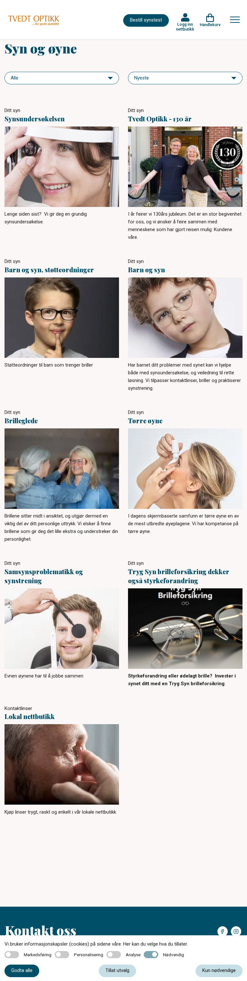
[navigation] (62, 78)
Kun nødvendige (219, 970)
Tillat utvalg (117, 970)
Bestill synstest (146, 20)
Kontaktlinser (18, 708)
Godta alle (21, 970)
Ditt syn (12, 110)
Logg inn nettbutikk (185, 26)
